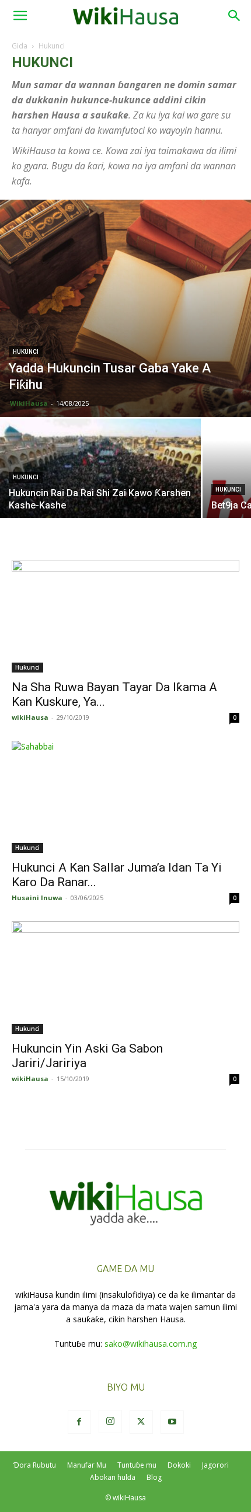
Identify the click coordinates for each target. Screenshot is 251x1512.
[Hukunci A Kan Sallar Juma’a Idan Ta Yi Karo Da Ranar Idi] (125, 797)
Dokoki (179, 1465)
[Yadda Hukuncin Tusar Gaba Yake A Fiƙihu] (125, 308)
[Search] (234, 16)
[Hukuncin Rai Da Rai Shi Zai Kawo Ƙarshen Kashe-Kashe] (100, 494)
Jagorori (215, 1465)
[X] (141, 1422)
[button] (20, 16)
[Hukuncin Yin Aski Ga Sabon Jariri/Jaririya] (125, 977)
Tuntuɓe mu (136, 1465)
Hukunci (26, 352)
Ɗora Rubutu (34, 1465)
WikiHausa (29, 403)
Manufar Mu (86, 1465)
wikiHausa (30, 717)
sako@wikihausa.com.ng (150, 1343)
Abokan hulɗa (112, 1477)
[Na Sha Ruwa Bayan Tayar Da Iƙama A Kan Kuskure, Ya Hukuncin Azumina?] (125, 616)
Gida (19, 46)
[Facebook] (79, 1422)
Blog (154, 1477)
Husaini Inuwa (37, 897)
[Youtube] (172, 1422)
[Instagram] (110, 1421)
